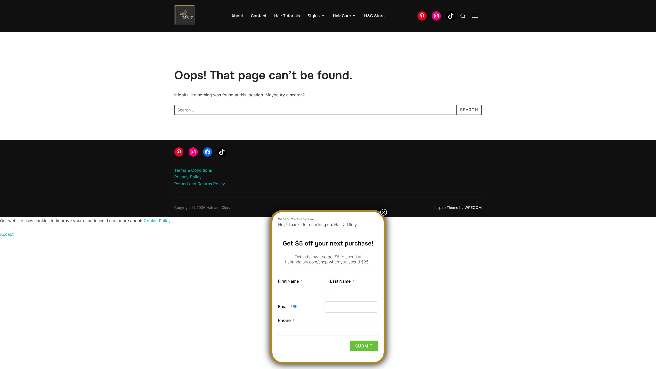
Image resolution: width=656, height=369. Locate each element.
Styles (314, 15)
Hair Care (342, 15)
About (237, 15)
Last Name (340, 281)
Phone (284, 320)
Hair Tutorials (287, 15)
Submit (364, 345)
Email (283, 306)
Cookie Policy (157, 220)
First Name (288, 281)
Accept (7, 234)
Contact (258, 15)
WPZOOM (473, 207)
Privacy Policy (188, 176)
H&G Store (374, 15)
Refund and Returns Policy (199, 183)
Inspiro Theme (446, 207)
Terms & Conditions (193, 170)
